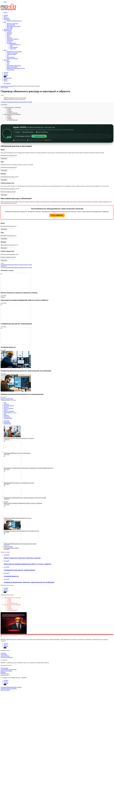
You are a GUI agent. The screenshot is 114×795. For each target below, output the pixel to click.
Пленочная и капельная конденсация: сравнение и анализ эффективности (28, 468)
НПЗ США (10, 27)
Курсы (5, 16)
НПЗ (5, 22)
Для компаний (4, 668)
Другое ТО (13, 48)
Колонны (9, 33)
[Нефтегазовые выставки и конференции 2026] (12, 481)
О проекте (3, 653)
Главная (6, 15)
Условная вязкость (8, 347)
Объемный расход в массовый (12, 107)
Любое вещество (12, 113)
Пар (9, 110)
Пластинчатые (14, 47)
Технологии (7, 19)
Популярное (7, 422)
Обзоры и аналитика (12, 53)
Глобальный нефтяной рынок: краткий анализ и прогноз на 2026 (25, 497)
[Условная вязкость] (16, 344)
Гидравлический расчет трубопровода (16, 324)
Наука (5, 50)
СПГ (8, 64)
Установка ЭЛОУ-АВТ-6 (11, 548)
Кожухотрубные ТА (15, 44)
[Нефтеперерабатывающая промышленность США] (12, 542)
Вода (9, 108)
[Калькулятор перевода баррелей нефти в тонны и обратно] (3, 297)
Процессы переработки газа (14, 20)
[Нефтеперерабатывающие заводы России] (12, 516)
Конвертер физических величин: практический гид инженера (26, 371)
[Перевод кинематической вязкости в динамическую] (16, 391)
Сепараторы (10, 40)
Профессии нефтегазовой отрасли (16, 68)
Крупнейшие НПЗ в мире (13, 26)
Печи (8, 36)
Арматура (9, 32)
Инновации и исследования (14, 51)
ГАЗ (8, 62)
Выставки (6, 18)
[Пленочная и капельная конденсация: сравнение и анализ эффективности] (12, 466)
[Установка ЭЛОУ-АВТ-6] (8, 546)
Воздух (10, 111)
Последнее (6, 420)
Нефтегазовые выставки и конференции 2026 (19, 483)
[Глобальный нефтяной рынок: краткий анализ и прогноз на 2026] (12, 496)
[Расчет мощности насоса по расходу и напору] (16, 289)
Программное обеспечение (14, 65)
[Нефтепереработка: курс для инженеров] (12, 451)
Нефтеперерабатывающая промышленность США (20, 543)
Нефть (8, 61)
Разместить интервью (6, 670)
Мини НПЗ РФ (11, 25)
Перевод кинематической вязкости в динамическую (22, 394)
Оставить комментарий (7, 398)
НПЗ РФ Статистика (12, 23)
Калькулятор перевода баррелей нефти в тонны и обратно (24, 300)
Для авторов (4, 654)
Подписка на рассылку (7, 657)
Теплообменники (11, 43)
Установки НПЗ (8, 29)
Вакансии (3, 672)
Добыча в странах (11, 54)
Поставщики (7, 83)
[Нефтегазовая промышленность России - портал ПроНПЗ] (8, 9)
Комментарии (7, 423)
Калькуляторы (10, 69)
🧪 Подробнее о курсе (39, 136)
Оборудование (7, 30)
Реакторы (9, 37)
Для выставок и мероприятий (8, 669)
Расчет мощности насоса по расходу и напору (19, 293)
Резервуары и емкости (12, 39)
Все (8, 55)
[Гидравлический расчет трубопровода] (16, 320)
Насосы (9, 34)
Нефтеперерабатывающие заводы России (17, 518)
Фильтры (9, 41)
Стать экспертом (5, 656)
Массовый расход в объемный (12, 114)
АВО (11, 46)
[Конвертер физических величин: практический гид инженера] (16, 367)
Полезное (6, 60)
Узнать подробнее (57, 215)
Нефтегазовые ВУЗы (12, 67)
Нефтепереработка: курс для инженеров (17, 453)
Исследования (10, 57)
